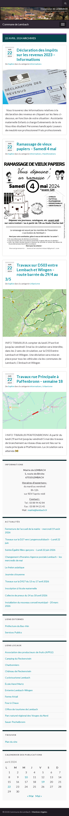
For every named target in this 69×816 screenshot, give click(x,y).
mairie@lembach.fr (37, 510)
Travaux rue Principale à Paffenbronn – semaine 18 (40, 379)
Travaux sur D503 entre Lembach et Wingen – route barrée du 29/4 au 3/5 (31, 272)
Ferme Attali (11, 696)
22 (9, 786)
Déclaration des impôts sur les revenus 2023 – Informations (37, 55)
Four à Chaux (12, 702)
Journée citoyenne (15, 574)
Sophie (11, 64)
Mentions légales (39, 812)
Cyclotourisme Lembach (17, 677)
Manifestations (49, 154)
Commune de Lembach (16, 24)
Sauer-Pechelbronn (15, 721)
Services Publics (13, 632)
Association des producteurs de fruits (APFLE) (29, 652)
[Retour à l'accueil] (34, 13)
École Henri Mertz (14, 683)
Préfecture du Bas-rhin (17, 626)
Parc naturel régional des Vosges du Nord (26, 715)
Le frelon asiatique (14, 567)
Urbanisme (35, 283)
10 (26, 777)
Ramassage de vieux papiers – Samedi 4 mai (36, 146)
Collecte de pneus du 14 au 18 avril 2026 (26, 595)
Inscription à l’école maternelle (21, 588)
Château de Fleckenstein (18, 671)
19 (42, 781)
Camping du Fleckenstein (18, 658)
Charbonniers (12, 664)
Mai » (38, 795)
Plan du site (11, 741)
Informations (36, 64)
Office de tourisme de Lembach (21, 709)
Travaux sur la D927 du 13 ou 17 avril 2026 (27, 581)
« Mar (30, 795)
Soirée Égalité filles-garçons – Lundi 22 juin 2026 (30, 549)
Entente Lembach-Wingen (19, 690)
